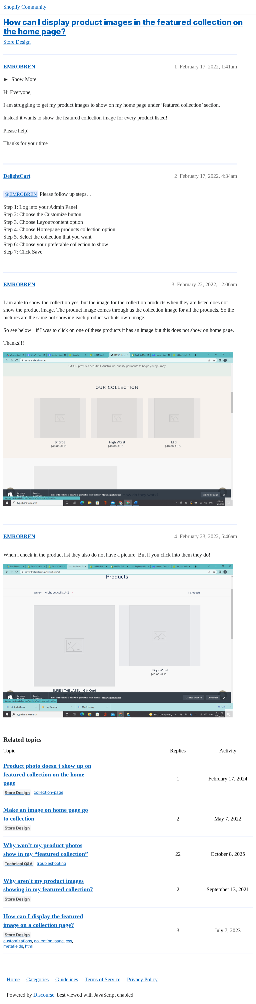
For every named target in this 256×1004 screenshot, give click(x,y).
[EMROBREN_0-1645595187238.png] (118, 640)
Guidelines (66, 979)
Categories (37, 979)
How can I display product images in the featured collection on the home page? (123, 26)
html (29, 946)
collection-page (48, 792)
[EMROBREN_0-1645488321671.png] (118, 429)
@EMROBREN (21, 194)
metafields (13, 946)
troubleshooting (51, 863)
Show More (23, 79)
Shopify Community (24, 7)
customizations (17, 940)
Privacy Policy (142, 979)
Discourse (43, 995)
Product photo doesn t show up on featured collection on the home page (47, 774)
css (69, 940)
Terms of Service (102, 979)
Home (13, 979)
